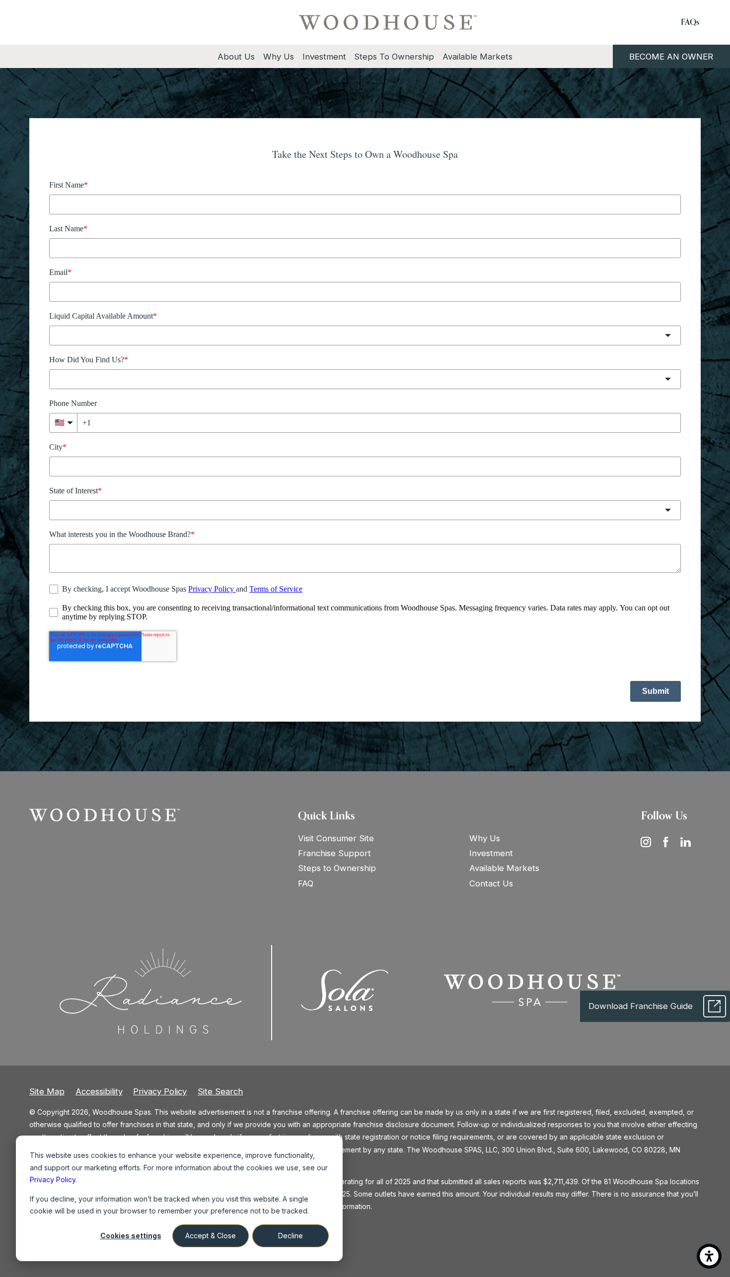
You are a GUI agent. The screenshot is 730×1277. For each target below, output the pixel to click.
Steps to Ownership (337, 868)
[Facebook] (668, 841)
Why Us (484, 838)
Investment (491, 853)
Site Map (47, 1091)
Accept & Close (210, 1235)
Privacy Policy (160, 1091)
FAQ (305, 883)
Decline (290, 1235)
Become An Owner (671, 57)
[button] (709, 1256)
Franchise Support (334, 853)
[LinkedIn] (688, 841)
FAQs (690, 22)
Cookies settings (130, 1235)
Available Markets (504, 868)
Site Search (220, 1091)
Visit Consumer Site (336, 838)
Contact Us (491, 883)
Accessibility (99, 1091)
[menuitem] (236, 56)
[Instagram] (649, 841)
